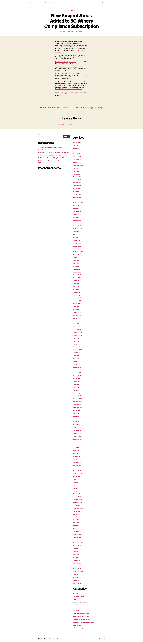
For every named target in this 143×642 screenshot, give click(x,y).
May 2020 (76, 263)
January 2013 (77, 430)
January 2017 (77, 329)
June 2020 (76, 260)
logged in (63, 124)
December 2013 (77, 399)
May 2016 (76, 341)
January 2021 (77, 246)
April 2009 (76, 557)
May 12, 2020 (71, 31)
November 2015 (77, 350)
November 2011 (77, 468)
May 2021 (76, 234)
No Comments (80, 31)
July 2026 (76, 145)
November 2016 (77, 335)
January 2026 (77, 159)
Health (75, 599)
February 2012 (77, 459)
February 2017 (77, 326)
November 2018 (77, 301)
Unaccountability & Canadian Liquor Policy (49, 155)
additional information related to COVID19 (72, 92)
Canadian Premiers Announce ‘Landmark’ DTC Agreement (53, 152)
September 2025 (78, 165)
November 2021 (77, 223)
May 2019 (76, 286)
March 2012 (76, 456)
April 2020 (76, 266)
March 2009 (76, 560)
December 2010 (77, 499)
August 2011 (76, 476)
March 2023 (76, 208)
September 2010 (78, 508)
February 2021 (77, 243)
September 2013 (78, 407)
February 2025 (77, 177)
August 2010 (76, 511)
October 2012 (77, 439)
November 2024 (77, 182)
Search (39, 134)
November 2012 (77, 436)
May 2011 (75, 485)
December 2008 (77, 563)
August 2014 (76, 378)
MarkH (64, 31)
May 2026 (76, 151)
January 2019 (77, 298)
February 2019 (77, 295)
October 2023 (77, 200)
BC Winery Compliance (61, 73)
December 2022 (77, 214)
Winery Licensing (78, 628)
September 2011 (77, 473)
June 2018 (76, 306)
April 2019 (76, 289)
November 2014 (77, 373)
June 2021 (76, 231)
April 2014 (76, 390)
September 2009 (78, 543)
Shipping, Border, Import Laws (81, 619)
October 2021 (77, 226)
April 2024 (76, 191)
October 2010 (77, 505)
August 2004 (77, 583)
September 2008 (78, 571)
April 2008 (76, 577)
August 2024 (77, 188)
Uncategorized (77, 625)
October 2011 (77, 471)
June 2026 (76, 148)
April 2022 (76, 217)
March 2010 (76, 525)
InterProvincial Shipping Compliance (65, 62)
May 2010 (76, 520)
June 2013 (76, 416)
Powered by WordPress (54, 638)
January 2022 (77, 220)
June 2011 (76, 482)
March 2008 (76, 580)
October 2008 (77, 569)
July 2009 (76, 548)
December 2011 (77, 465)
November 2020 (77, 249)
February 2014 (77, 393)
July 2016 (76, 338)
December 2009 (77, 534)
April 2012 (76, 453)
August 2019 (76, 278)
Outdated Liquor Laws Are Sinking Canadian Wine (51, 158)
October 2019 (77, 275)
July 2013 (76, 413)
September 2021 (78, 229)
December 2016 (77, 332)
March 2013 (76, 424)
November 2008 (77, 566)
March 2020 (76, 269)
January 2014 (77, 396)
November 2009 (77, 537)
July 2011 (76, 479)
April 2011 (76, 488)
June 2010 (76, 517)
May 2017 (76, 324)
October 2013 (77, 404)
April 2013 (76, 422)
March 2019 (76, 292)
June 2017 (76, 321)
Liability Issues (77, 608)
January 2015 (77, 367)
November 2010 (77, 502)
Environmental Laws (78, 596)
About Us (104, 2)
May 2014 (76, 387)
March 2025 (76, 174)
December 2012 (77, 433)
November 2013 (77, 401)
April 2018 (76, 309)
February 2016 (77, 347)
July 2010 (76, 514)
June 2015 (76, 355)
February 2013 (77, 427)
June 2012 (76, 448)
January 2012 (77, 462)
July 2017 (76, 318)
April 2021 (76, 237)
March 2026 (76, 154)
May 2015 (76, 358)
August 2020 (77, 254)
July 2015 (76, 352)
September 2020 (78, 252)
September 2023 (78, 203)
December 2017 (77, 312)
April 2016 (76, 344)
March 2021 (76, 240)
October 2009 (77, 540)
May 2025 (76, 171)
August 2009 (77, 545)
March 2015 (76, 361)
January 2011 (77, 497)
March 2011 (76, 491)
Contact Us (110, 2)
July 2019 (76, 280)
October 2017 (77, 315)
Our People (76, 610)
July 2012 (76, 445)
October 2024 (77, 185)
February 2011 (77, 494)
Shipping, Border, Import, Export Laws (83, 622)
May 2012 (76, 450)
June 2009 (76, 551)
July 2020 (76, 257)
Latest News (71, 10)
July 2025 (76, 168)
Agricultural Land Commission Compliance (67, 67)
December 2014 (77, 370)
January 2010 (77, 531)
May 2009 (76, 554)
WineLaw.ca (28, 2)
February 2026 (77, 157)
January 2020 (77, 272)
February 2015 (77, 364)
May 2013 (76, 419)
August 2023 (76, 205)
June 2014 (76, 384)
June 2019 (76, 283)
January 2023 (77, 211)
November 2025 (77, 162)
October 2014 (77, 376)
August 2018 (76, 303)
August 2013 (76, 410)
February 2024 (77, 194)
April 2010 (76, 522)
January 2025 (77, 180)
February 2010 (77, 528)
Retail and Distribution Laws (81, 613)
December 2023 (77, 197)
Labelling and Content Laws (81, 602)
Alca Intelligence (68, 45)
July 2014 (76, 381)
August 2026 (77, 142)
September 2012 (78, 442)
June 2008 (76, 574)
